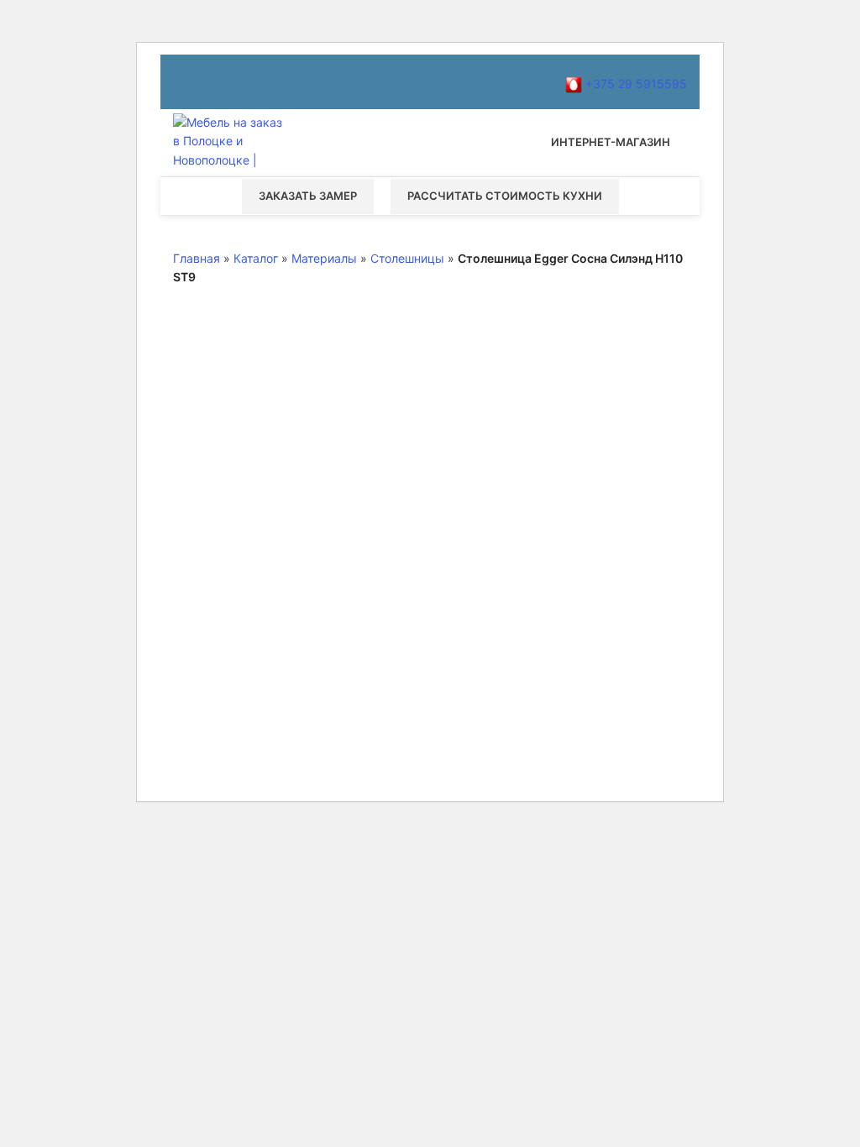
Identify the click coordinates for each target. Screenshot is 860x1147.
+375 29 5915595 (634, 83)
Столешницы (407, 258)
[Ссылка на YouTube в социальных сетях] (223, 82)
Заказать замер (308, 195)
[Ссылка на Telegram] (324, 82)
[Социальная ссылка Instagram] (203, 82)
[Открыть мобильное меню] (430, 143)
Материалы (324, 258)
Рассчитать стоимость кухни (504, 195)
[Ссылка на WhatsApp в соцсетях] (264, 82)
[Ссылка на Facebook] (183, 82)
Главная (196, 258)
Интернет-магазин (610, 142)
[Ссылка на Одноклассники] (243, 82)
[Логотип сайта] (232, 141)
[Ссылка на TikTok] (304, 82)
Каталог (255, 258)
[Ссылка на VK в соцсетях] (284, 82)
